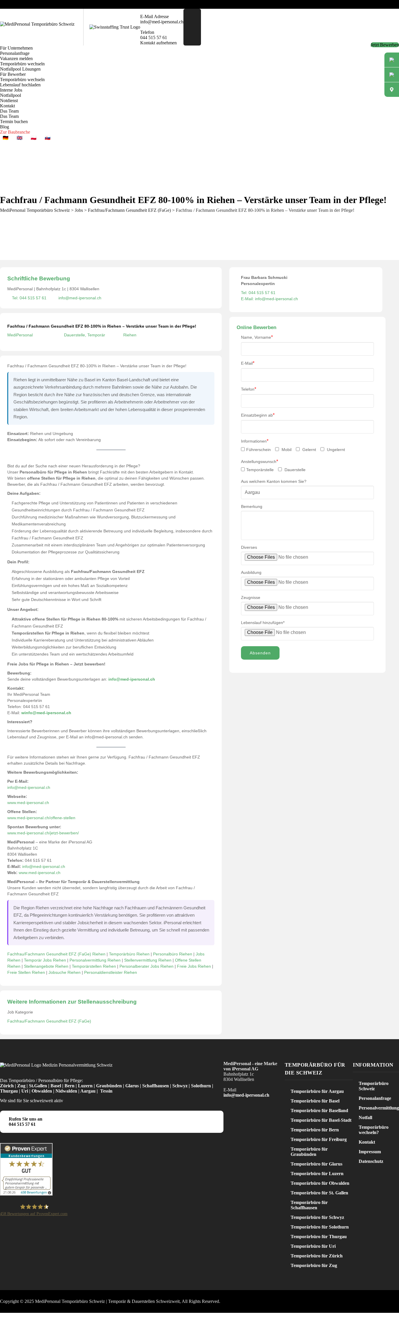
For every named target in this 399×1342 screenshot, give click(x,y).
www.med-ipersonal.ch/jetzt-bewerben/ (43, 833)
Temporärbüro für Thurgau (319, 1236)
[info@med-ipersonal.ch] (391, 60)
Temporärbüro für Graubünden (309, 1152)
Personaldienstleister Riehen (110, 972)
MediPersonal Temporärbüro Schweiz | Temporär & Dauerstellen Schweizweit (107, 1301)
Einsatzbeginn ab (258, 415)
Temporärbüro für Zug (314, 1265)
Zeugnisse (250, 597)
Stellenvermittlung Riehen (147, 960)
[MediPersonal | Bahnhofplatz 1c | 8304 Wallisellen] (391, 89)
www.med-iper (20, 802)
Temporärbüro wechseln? (373, 1130)
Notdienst (9, 100)
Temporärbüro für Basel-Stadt (321, 1120)
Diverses (249, 547)
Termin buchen (14, 121)
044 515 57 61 (22, 1124)
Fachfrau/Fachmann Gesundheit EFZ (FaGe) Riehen (56, 954)
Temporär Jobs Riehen (45, 960)
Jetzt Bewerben (385, 44)
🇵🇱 (34, 137)
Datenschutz (371, 1161)
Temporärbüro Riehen (129, 954)
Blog (4, 126)
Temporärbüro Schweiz (373, 1086)
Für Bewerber (13, 74)
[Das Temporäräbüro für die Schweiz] (37, 24)
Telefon (248, 389)
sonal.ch (41, 802)
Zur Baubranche (15, 132)
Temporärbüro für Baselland (319, 1110)
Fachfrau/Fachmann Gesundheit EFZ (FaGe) (49, 1021)
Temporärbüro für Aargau (317, 1091)
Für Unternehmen (16, 48)
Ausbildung (251, 572)
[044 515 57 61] (391, 74)
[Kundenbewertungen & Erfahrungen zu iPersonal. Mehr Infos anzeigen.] (26, 1193)
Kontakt (7, 105)
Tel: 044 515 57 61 (29, 298)
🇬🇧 (19, 137)
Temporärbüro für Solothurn (320, 1226)
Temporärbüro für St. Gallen (319, 1192)
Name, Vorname (257, 337)
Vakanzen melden (16, 58)
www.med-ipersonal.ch (39, 872)
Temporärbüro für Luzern (317, 1173)
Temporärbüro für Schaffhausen (309, 1205)
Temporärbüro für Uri (313, 1246)
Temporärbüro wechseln (22, 63)
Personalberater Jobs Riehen (146, 966)
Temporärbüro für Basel (315, 1100)
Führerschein (258, 449)
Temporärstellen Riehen (94, 966)
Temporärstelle (260, 469)
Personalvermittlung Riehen (95, 960)
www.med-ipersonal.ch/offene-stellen (41, 817)
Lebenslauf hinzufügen (262, 622)
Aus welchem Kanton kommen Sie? (273, 481)
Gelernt (308, 449)
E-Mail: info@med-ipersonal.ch (269, 298)
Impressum (370, 1151)
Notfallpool (10, 95)
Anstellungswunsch (259, 461)
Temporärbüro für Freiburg (319, 1139)
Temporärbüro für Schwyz (317, 1217)
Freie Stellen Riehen (26, 972)
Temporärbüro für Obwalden (320, 1183)
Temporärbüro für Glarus (316, 1163)
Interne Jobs (11, 90)
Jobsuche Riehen (64, 972)
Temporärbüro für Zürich (317, 1255)
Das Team (9, 111)
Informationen (254, 440)
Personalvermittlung (379, 1107)
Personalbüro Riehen (172, 954)
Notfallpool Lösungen (20, 69)
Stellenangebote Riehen (46, 966)
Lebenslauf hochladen (20, 84)
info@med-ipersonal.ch (79, 298)
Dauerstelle (294, 469)
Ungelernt (335, 449)
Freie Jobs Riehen (194, 966)
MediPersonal (20, 335)
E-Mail (247, 363)
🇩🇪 (5, 137)
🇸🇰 (48, 137)
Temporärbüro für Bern (315, 1129)
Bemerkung (251, 506)
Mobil (286, 449)
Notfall (365, 1117)
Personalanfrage (15, 53)
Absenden (260, 653)
